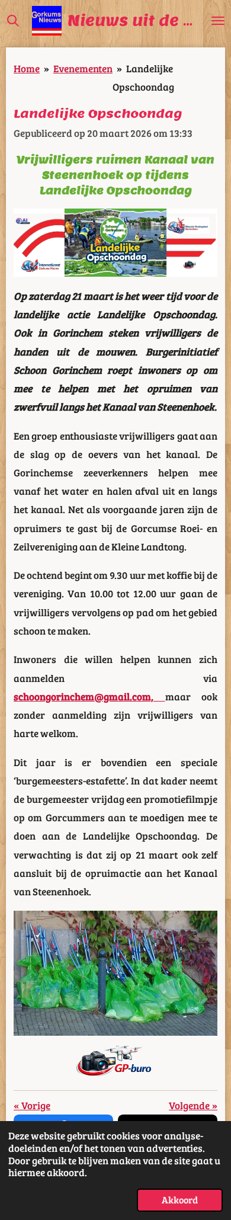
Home (27, 68)
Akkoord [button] (180, 1199)
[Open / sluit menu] (218, 20)
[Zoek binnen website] (13, 20)
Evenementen (83, 68)
